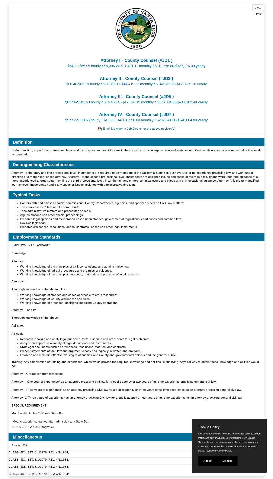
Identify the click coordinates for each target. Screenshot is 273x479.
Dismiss (227, 460)
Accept (207, 460)
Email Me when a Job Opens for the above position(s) (138, 128)
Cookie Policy (224, 450)
